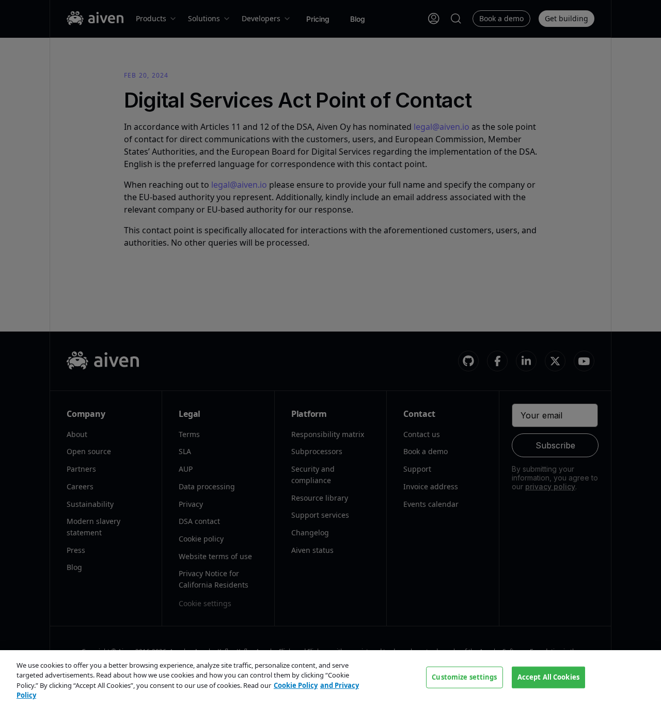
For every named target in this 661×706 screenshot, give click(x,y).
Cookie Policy (296, 685)
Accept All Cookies (548, 677)
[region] (330, 678)
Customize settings (464, 677)
